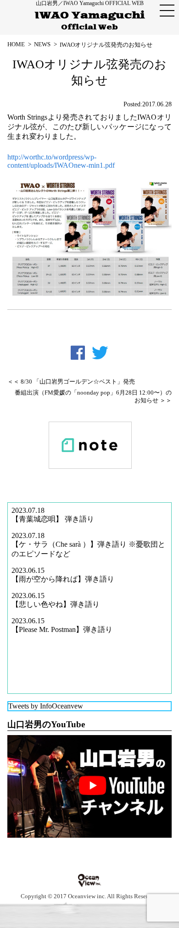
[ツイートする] (100, 353)
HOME (16, 44)
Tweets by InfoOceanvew (45, 706)
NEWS (42, 44)
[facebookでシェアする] (78, 353)
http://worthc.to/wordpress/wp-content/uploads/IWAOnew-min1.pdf (61, 161)
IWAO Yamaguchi (89, 20)
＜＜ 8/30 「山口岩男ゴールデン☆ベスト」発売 (71, 382)
